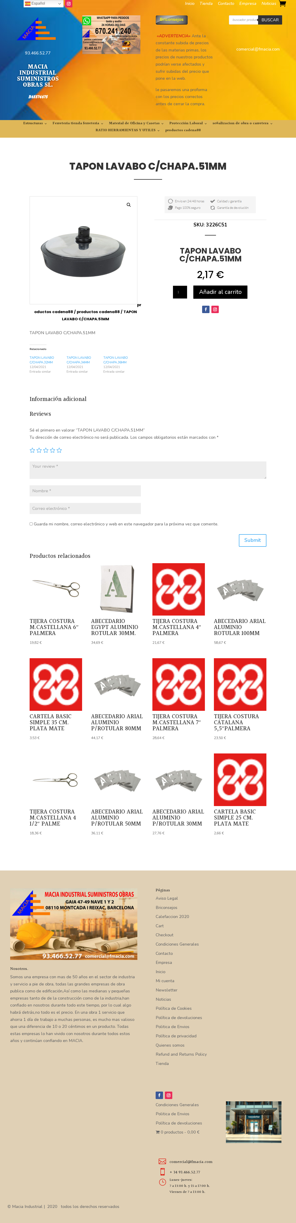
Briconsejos (166, 907)
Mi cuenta (165, 981)
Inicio (189, 4)
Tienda (206, 4)
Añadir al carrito (220, 292)
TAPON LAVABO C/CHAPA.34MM (79, 360)
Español (38, 3)
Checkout (164, 935)
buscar (270, 20)
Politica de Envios (172, 1026)
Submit (252, 540)
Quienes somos (170, 1045)
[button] (129, 205)
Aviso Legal (167, 898)
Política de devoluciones (179, 1017)
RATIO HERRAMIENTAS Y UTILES (126, 131)
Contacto (226, 4)
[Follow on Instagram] (68, 3)
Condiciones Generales (177, 944)
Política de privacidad (176, 1036)
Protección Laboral (186, 124)
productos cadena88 (183, 131)
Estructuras (33, 124)
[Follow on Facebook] (206, 309)
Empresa (247, 4)
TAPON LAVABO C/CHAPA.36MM (115, 360)
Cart (160, 926)
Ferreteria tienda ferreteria (75, 124)
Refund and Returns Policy (181, 1054)
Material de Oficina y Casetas (134, 124)
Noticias (269, 4)
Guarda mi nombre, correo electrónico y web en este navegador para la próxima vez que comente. (126, 524)
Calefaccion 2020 (172, 916)
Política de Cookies (174, 1008)
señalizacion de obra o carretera (240, 124)
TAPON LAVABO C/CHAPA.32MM (42, 360)
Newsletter (166, 990)
